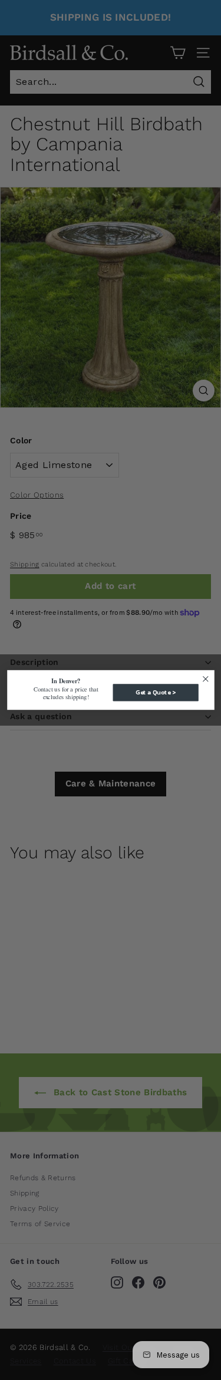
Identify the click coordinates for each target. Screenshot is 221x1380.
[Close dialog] (205, 679)
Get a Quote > (155, 692)
